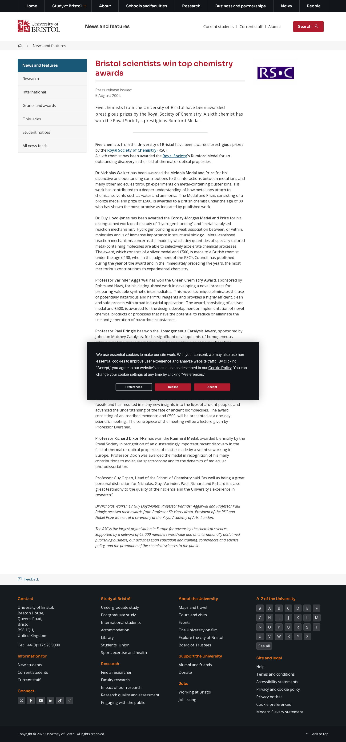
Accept (212, 386)
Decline (173, 386)
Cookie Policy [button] (219, 368)
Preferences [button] (193, 374)
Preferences (133, 386)
